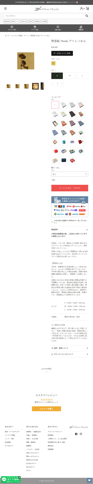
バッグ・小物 (9, 439)
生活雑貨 (8, 442)
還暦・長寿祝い (31, 442)
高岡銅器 (37, 21)
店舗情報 (51, 449)
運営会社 (51, 446)
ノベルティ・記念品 (32, 449)
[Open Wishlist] (89, 480)
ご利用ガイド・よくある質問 (57, 439)
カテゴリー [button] (9, 427)
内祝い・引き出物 (32, 439)
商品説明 (54, 229)
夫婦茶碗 (44, 21)
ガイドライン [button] (53, 427)
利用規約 (51, 435)
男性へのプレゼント (32, 456)
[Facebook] (76, 434)
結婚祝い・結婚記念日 (33, 432)
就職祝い (29, 446)
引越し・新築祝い (32, 435)
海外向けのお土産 (32, 460)
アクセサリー (9, 446)
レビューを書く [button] (46, 409)
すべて (7, 36)
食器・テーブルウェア (12, 432)
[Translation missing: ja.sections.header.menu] (5, 8)
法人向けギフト (31, 463)
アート (26, 36)
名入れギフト (30, 467)
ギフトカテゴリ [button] (32, 427)
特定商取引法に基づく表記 (56, 442)
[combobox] (46, 16)
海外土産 (24, 21)
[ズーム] (25, 60)
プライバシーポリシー (55, 432)
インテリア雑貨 (16, 36)
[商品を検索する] (87, 16)
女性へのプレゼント (32, 453)
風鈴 (30, 21)
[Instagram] (81, 434)
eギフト (28, 470)
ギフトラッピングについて (63, 354)
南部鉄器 (6, 21)
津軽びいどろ (15, 21)
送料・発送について (61, 348)
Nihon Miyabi (45, 481)
